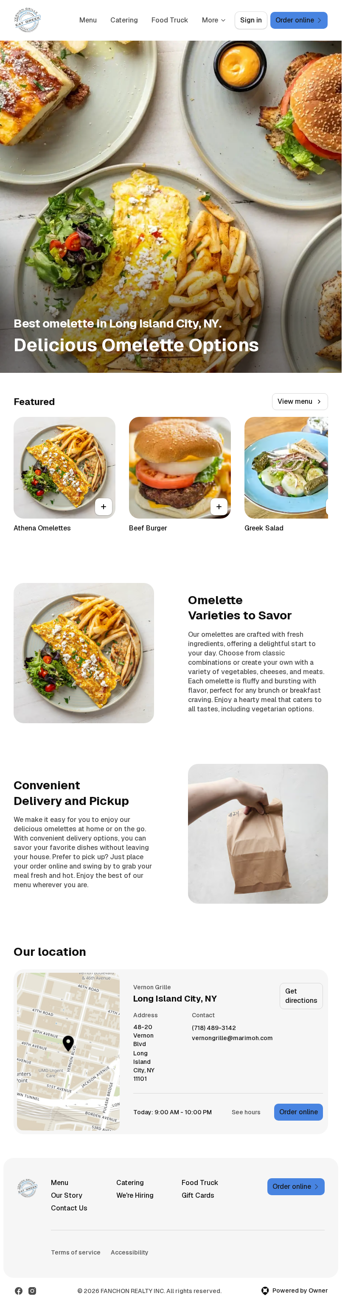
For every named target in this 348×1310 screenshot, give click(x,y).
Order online (298, 1111)
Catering (124, 20)
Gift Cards (198, 1195)
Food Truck (170, 20)
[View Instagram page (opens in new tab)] (32, 1291)
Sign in (251, 20)
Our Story (66, 1195)
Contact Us (69, 1208)
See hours (246, 1112)
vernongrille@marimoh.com (232, 1038)
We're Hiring (135, 1195)
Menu (88, 20)
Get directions (301, 996)
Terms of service (76, 1252)
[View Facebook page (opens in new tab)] (19, 1291)
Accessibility (130, 1252)
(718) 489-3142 (214, 1028)
